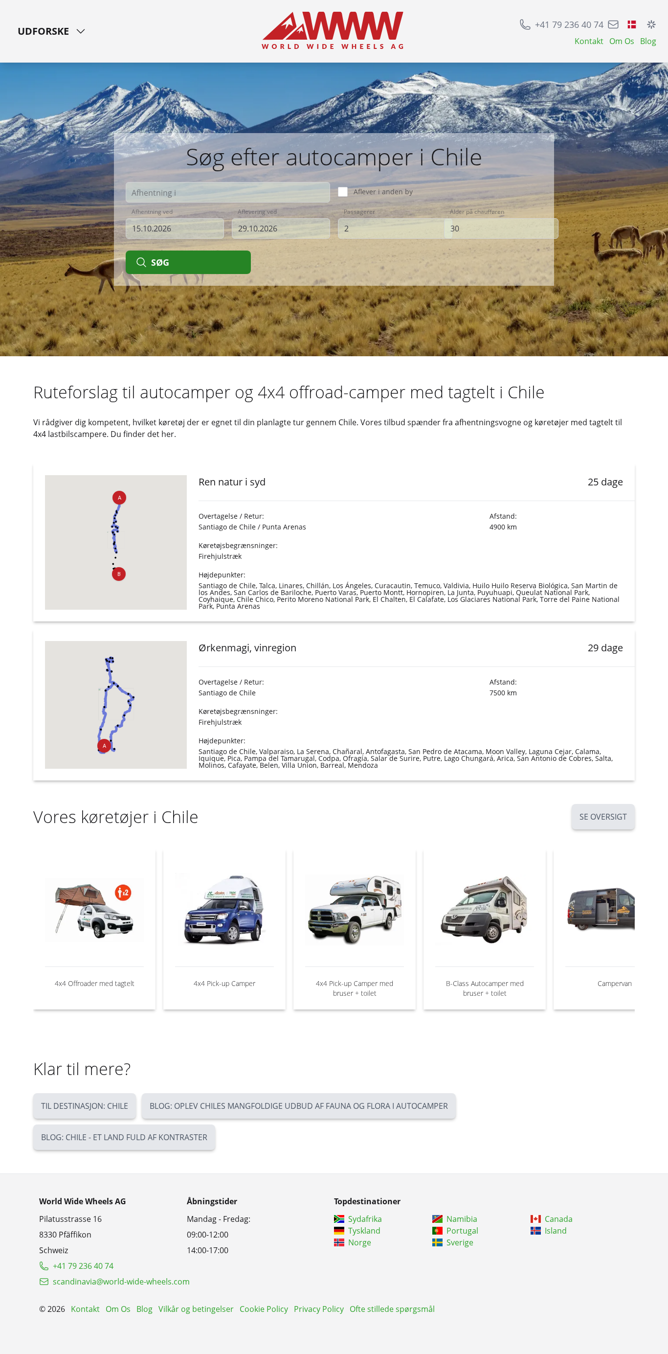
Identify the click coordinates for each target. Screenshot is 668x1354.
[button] (119, 498)
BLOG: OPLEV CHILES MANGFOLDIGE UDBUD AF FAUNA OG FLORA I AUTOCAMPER (299, 1106)
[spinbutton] (395, 228)
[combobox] (228, 192)
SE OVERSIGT (603, 816)
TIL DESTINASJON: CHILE (84, 1106)
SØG (160, 262)
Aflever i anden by (383, 191)
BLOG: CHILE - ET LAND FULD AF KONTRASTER (124, 1137)
